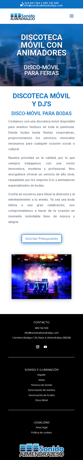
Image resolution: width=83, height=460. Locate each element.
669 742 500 (41, 328)
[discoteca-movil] (41, 298)
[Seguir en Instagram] (38, 347)
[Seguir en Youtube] (45, 347)
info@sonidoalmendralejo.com (42, 332)
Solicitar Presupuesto (41, 238)
